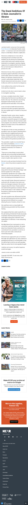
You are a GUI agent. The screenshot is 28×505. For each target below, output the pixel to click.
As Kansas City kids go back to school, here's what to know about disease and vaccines (18, 336)
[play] (2, 503)
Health (12, 332)
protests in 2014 (18, 143)
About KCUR (5, 446)
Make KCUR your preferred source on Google (13, 381)
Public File (5, 484)
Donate (24, 2)
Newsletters (5, 457)
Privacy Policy (6, 487)
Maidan (3, 163)
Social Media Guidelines (8, 475)
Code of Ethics (6, 478)
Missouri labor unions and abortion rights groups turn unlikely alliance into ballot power (19, 347)
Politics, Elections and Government (16, 343)
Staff (4, 463)
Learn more (14, 321)
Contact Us (5, 466)
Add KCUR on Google (14, 389)
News (4, 452)
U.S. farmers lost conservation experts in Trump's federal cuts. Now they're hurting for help (18, 357)
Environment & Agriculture (17, 354)
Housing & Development (16, 364)
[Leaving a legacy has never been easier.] (14, 289)
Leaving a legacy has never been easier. (14, 306)
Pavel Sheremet (5, 49)
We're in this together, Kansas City (14, 405)
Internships (5, 472)
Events (4, 460)
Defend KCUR (14, 421)
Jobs (4, 469)
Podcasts (5, 455)
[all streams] (26, 503)
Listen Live (5, 449)
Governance (5, 481)
